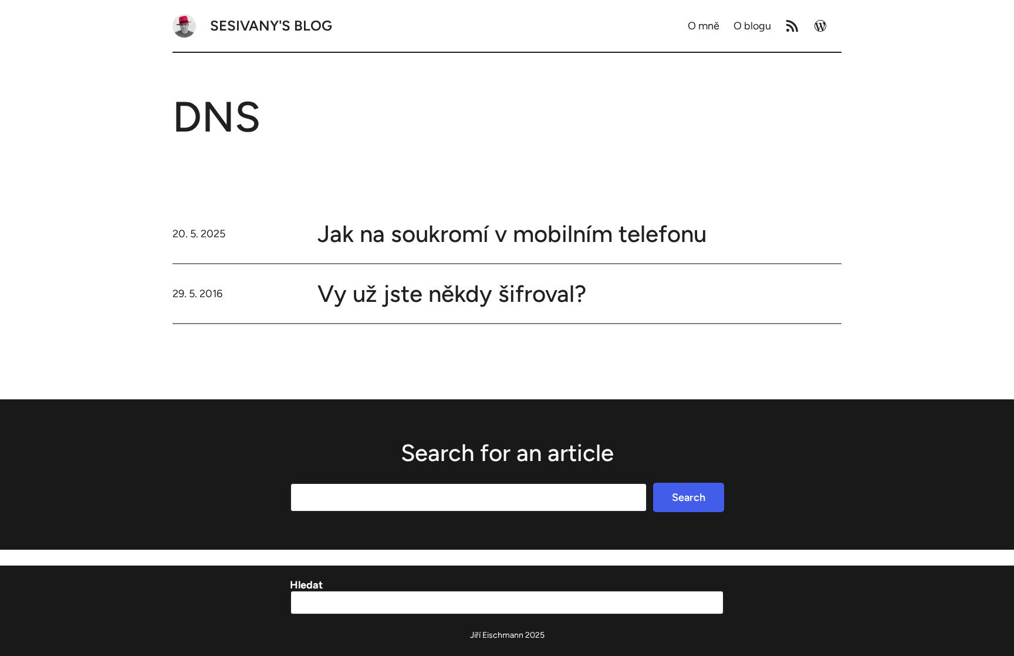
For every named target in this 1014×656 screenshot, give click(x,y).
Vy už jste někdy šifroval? (451, 294)
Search (688, 497)
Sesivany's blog (271, 25)
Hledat (306, 584)
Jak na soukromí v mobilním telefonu (512, 234)
